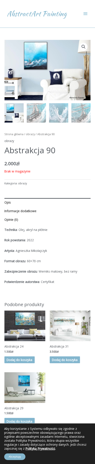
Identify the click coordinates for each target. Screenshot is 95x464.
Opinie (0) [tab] (11, 219)
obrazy (30, 134)
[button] (83, 47)
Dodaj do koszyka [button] (19, 360)
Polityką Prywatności (40, 448)
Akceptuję (15, 456)
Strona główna (13, 134)
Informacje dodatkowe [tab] (20, 211)
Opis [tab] (7, 202)
